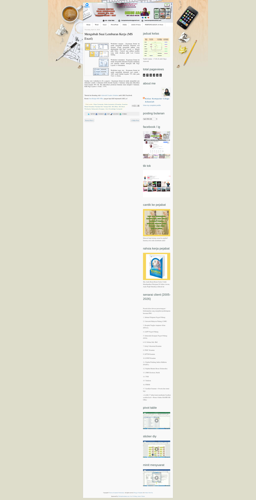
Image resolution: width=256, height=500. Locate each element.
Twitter (92, 114)
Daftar (125, 25)
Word (96, 25)
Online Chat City (149, 492)
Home (88, 25)
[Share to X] (137, 106)
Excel (104, 25)
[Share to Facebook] (139, 106)
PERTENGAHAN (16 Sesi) (154, 25)
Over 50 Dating (133, 496)
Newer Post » (89, 120)
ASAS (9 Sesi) (135, 25)
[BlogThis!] (135, 106)
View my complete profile (152, 105)
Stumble (124, 114)
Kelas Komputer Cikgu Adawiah (157, 100)
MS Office (115, 106)
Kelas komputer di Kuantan (112, 104)
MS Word (122, 106)
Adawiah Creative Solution (109, 95)
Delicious (116, 114)
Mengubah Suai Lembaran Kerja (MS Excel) (108, 36)
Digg (108, 114)
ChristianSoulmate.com (123, 496)
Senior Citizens (141, 496)
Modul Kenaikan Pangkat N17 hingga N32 (97, 106)
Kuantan (125, 104)
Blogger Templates (138, 492)
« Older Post (135, 120)
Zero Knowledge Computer (113, 109)
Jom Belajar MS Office (96, 98)
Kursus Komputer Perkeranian (117, 492)
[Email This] (133, 106)
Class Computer (98, 104)
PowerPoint (114, 25)
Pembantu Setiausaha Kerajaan (94, 109)
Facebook (101, 114)
